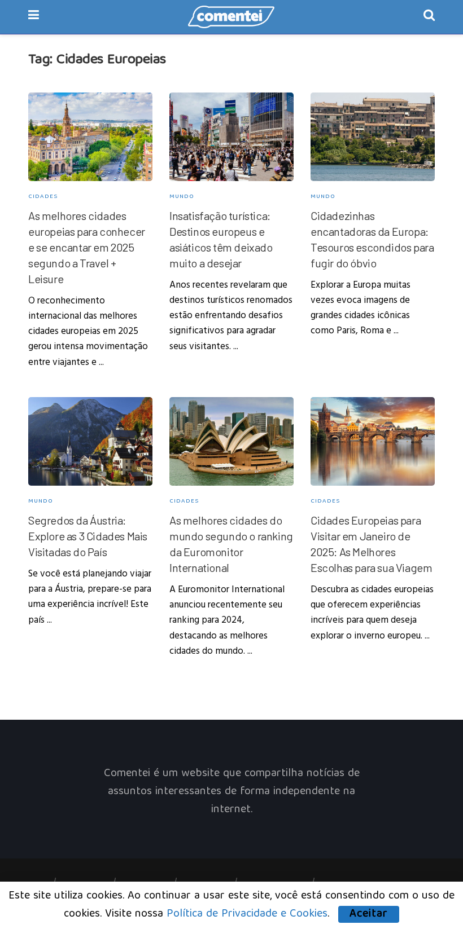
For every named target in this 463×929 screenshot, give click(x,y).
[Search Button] (429, 17)
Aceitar (369, 914)
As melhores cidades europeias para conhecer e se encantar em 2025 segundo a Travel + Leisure (86, 247)
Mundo (181, 196)
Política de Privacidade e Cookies (247, 914)
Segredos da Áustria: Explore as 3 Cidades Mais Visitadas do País (87, 535)
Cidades (43, 196)
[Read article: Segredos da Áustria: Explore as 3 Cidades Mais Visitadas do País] (90, 441)
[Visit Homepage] (231, 17)
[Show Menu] (33, 17)
